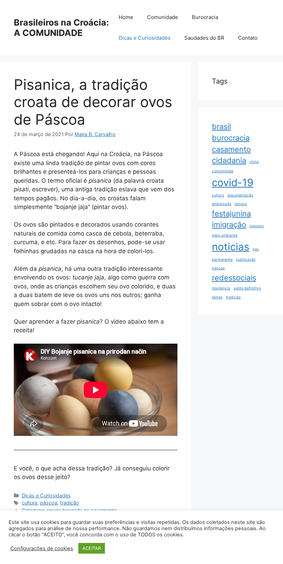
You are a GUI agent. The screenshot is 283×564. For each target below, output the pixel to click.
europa (241, 204)
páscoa (48, 503)
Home (126, 17)
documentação (240, 195)
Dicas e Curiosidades (144, 38)
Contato (247, 38)
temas (217, 297)
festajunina (231, 213)
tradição (69, 503)
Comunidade (162, 17)
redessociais (234, 277)
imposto (257, 226)
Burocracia (205, 17)
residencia (221, 288)
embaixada (221, 204)
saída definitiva (247, 288)
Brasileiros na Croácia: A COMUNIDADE (61, 27)
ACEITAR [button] (91, 548)
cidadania (229, 160)
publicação (245, 259)
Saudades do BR (204, 38)
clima (254, 162)
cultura (29, 503)
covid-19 (232, 182)
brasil (221, 126)
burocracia (231, 137)
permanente (222, 259)
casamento (231, 149)
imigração (229, 224)
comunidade (222, 171)
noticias (230, 247)
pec (256, 249)
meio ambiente (224, 235)
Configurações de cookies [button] (41, 548)
